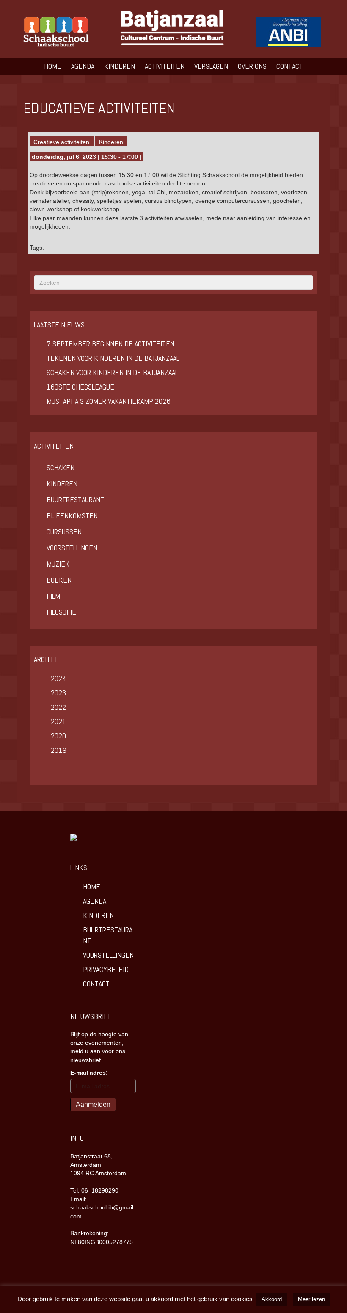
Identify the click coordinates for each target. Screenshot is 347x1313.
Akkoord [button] (272, 1299)
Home (52, 66)
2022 (58, 707)
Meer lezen (311, 1299)
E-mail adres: (89, 1072)
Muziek (58, 564)
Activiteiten (165, 66)
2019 (58, 750)
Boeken (59, 580)
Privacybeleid (106, 969)
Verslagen (211, 66)
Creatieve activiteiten (61, 142)
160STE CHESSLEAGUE (80, 387)
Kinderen (119, 66)
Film (53, 596)
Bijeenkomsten (72, 515)
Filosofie (61, 612)
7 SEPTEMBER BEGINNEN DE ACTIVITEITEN (110, 344)
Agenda (82, 66)
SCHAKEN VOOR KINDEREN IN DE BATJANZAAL (112, 372)
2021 (58, 721)
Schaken (60, 467)
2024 (58, 678)
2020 (58, 736)
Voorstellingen (72, 548)
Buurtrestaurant (75, 499)
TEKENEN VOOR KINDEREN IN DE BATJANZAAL (113, 358)
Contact (289, 66)
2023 (58, 692)
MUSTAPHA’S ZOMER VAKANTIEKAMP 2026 (109, 401)
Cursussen (64, 532)
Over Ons (252, 66)
